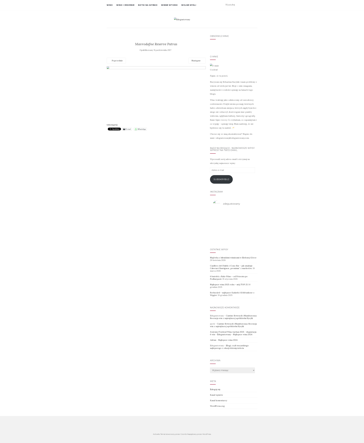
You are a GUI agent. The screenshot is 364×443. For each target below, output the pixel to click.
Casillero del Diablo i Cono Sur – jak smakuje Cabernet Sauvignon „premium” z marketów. (231, 267)
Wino (110, 5)
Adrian (213, 340)
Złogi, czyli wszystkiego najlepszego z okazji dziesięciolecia (229, 346)
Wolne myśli (188, 5)
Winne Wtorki (169, 5)
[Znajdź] (255, 5)
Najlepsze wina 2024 (242, 334)
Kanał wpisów (216, 395)
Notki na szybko (148, 5)
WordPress (206, 434)
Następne (196, 60)
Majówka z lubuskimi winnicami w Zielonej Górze (233, 257)
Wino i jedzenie (125, 5)
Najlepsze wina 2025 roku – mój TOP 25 (229, 284)
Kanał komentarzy (218, 400)
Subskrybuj (221, 179)
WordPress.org (217, 406)
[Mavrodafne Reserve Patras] (156, 94)
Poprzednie (117, 60)
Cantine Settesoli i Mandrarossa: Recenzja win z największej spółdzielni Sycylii (233, 317)
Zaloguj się (215, 389)
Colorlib (183, 434)
